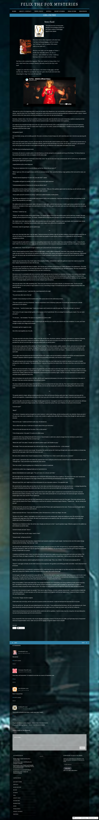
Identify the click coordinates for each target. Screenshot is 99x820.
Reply (14, 663)
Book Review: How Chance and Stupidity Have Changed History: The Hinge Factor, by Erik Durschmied (23, 767)
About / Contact (25, 11)
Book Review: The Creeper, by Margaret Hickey (20, 772)
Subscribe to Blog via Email (72, 755)
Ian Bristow (21, 688)
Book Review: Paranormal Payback (22, 770)
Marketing (16, 803)
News (14, 806)
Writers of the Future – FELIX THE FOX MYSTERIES (33, 723)
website (45, 620)
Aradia (50, 50)
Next (83, 642)
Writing (15, 814)
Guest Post (17, 798)
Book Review (17, 787)
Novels (48, 11)
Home (14, 11)
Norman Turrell (23, 670)
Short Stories (59, 11)
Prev (15, 642)
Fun (14, 795)
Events (15, 792)
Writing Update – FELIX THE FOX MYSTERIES (32, 725)
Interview (16, 800)
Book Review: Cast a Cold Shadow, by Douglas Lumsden (22, 762)
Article (15, 784)
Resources (83, 11)
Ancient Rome (17, 782)
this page (50, 69)
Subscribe (67, 768)
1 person (19, 660)
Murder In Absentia (44, 618)
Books (15, 790)
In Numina (46, 42)
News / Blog (38, 11)
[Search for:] (49, 756)
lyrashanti (21, 651)
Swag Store (72, 11)
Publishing (16, 808)
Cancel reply (85, 731)
